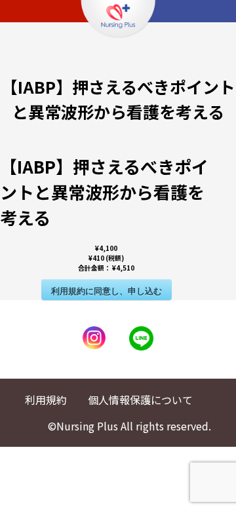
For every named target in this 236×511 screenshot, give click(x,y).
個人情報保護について (140, 399)
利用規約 (46, 399)
